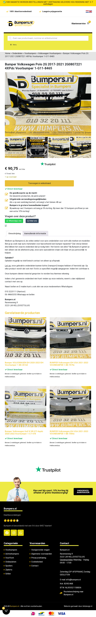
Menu (15, 45)
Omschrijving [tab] (14, 233)
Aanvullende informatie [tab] (35, 233)
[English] (90, 11)
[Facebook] (7, 533)
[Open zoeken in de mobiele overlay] (48, 38)
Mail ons (33, 221)
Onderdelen (17, 53)
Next (88, 147)
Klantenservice (79, 23)
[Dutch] (87, 11)
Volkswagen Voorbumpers (49, 53)
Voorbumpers (30, 53)
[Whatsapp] (21, 533)
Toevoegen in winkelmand (39, 183)
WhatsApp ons (15, 221)
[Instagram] (14, 533)
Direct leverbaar (15, 189)
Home (7, 53)
